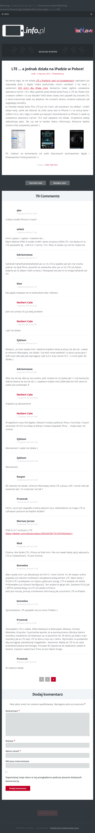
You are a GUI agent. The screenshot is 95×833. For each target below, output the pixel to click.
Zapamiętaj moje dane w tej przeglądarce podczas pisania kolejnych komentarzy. (44, 779)
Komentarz (13, 710)
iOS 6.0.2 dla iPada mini (33, 88)
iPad (47, 165)
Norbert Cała (25, 302)
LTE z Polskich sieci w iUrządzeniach (55, 80)
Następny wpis (59, 183)
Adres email (13, 751)
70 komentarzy (58, 74)
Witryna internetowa (17, 761)
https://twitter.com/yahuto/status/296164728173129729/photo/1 (39, 533)
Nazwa (10, 740)
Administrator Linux (70, 828)
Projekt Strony (56, 828)
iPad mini (54, 165)
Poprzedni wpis (35, 183)
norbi (33, 74)
